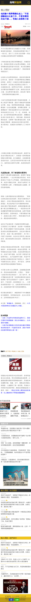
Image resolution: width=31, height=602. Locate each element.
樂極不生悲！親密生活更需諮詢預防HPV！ (4, 413)
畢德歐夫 (10, 303)
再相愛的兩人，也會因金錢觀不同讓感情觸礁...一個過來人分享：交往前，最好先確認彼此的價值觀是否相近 (14, 413)
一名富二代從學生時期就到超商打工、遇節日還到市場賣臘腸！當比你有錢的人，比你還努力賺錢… (15, 320)
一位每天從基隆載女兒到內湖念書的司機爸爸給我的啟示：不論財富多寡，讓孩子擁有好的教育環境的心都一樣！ (15, 327)
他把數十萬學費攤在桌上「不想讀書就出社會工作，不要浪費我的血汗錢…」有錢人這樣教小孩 (15, 16)
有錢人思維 (20, 351)
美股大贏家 (7, 28)
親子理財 (8, 351)
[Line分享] (17, 599)
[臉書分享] (11, 599)
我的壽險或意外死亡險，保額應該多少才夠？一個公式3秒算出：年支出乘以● (26, 413)
